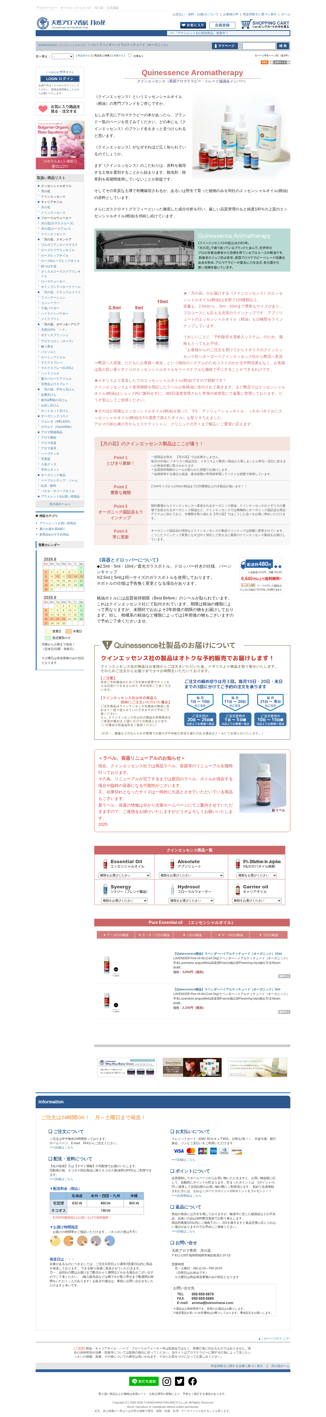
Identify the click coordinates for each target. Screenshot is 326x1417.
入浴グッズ (48, 464)
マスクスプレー (51, 362)
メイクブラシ (50, 319)
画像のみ (118, 55)
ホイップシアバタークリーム (61, 287)
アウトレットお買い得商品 (57, 523)
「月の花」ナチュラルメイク (61, 292)
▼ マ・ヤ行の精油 (230, 935)
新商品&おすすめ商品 (54, 534)
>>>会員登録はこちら (186, 1195)
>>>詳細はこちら (61, 1147)
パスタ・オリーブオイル (58, 491)
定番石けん (48, 395)
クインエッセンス (53, 234)
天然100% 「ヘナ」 (54, 329)
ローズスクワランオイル (58, 250)
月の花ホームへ (60, 504)
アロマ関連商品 (51, 432)
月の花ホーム (280, 1366)
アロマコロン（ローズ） (58, 341)
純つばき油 (48, 266)
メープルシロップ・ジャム (59, 480)
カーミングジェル (53, 357)
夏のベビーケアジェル (56, 378)
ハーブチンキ (50, 453)
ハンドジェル (50, 373)
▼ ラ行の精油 (268, 935)
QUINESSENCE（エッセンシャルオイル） (63, 45)
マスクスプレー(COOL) (57, 368)
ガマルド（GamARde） (57, 427)
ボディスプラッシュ (55, 335)
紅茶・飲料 (48, 486)
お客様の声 (230, 14)
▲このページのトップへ (276, 1338)
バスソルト (48, 352)
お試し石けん (50, 405)
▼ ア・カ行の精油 (115, 935)
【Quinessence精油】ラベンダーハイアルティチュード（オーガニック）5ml (226, 989)
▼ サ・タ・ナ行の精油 (154, 935)
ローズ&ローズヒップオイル (60, 261)
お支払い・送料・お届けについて (196, 14)
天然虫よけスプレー (55, 384)
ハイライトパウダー (55, 313)
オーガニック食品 (53, 475)
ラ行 (93, 45)
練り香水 (47, 346)
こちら (55, 85)
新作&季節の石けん (54, 400)
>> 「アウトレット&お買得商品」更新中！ (197, 33)
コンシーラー (50, 303)
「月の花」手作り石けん (58, 389)
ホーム (285, 14)
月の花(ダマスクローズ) (57, 223)
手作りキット (50, 469)
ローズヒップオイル (55, 255)
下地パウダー (50, 308)
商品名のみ (84, 55)
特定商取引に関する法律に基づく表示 (237, 1366)
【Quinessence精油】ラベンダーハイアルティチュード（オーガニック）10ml (227, 953)
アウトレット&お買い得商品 (60, 496)
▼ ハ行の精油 (192, 935)
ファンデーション (53, 297)
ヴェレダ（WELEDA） (56, 421)
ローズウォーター (53, 281)
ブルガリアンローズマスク (59, 245)
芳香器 (45, 459)
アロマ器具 (48, 448)
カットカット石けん (55, 411)
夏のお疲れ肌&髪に (52, 529)
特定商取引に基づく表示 (260, 14)
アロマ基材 (48, 437)
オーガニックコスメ (55, 416)
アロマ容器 (48, 443)
